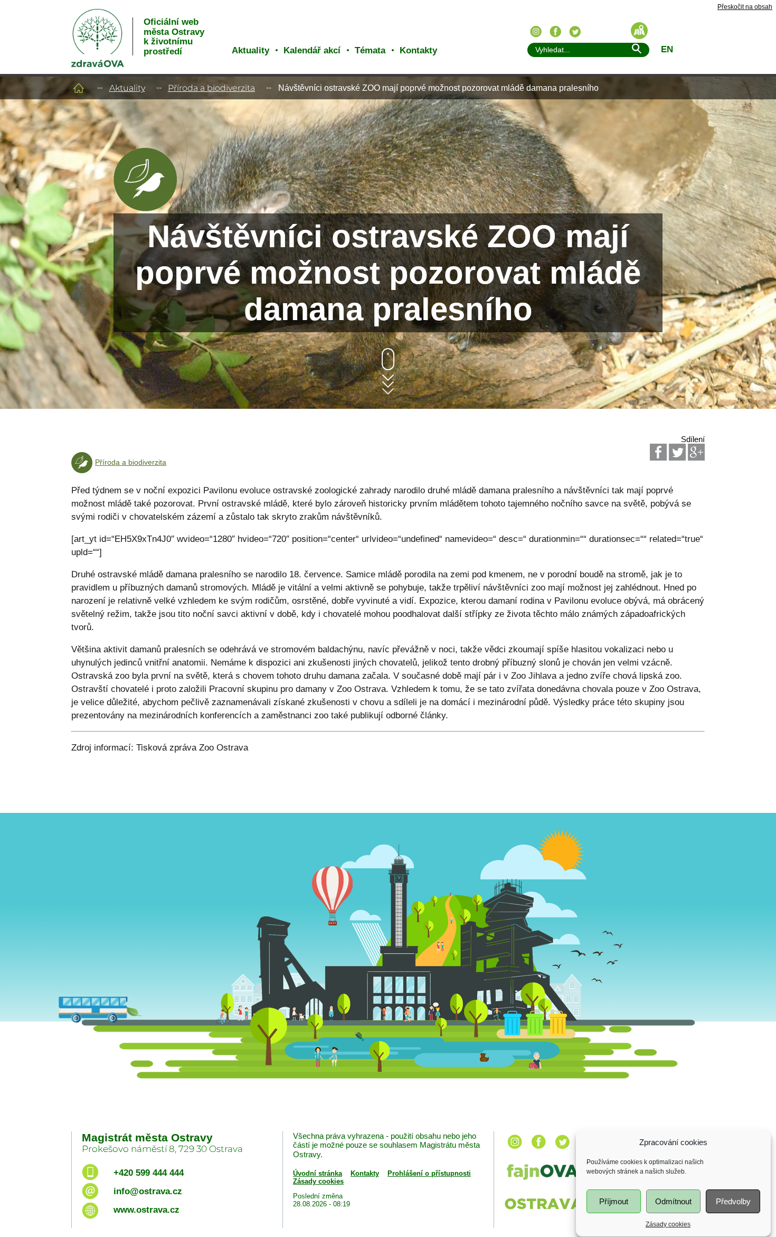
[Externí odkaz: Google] (696, 452)
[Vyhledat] (636, 50)
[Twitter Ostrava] (574, 31)
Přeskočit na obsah (744, 7)
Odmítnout (673, 1201)
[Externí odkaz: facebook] (538, 1150)
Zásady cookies (668, 1224)
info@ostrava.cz (147, 1191)
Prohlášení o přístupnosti (429, 1173)
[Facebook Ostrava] (555, 31)
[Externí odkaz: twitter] (562, 1150)
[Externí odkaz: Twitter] (677, 452)
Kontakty (418, 50)
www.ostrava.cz (146, 1210)
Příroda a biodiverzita (211, 88)
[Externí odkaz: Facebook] (658, 452)
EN (667, 49)
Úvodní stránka (317, 1173)
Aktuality (250, 50)
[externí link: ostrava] (551, 1210)
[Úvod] (78, 88)
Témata (370, 50)
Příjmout (613, 1201)
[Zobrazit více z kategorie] (145, 208)
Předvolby (733, 1201)
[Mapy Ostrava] (639, 30)
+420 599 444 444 (148, 1173)
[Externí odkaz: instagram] (514, 1150)
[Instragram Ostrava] (535, 31)
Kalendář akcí (311, 50)
